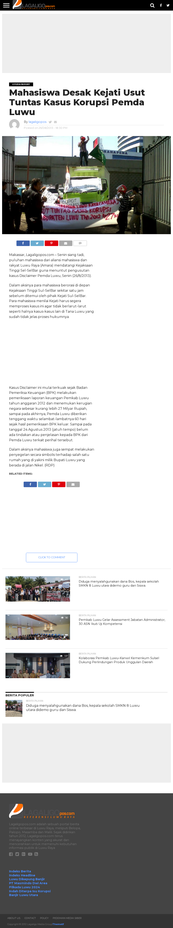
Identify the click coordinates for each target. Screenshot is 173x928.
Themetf (58, 924)
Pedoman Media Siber (67, 918)
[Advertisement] (86, 43)
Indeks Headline (22, 875)
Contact (30, 918)
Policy (44, 918)
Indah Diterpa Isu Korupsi (30, 891)
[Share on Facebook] (23, 242)
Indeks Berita (20, 871)
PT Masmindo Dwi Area (28, 883)
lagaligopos (37, 122)
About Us (13, 918)
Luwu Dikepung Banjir (27, 879)
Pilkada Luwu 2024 (24, 887)
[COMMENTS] (80, 242)
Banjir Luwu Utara (23, 895)
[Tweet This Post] (37, 242)
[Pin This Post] (51, 242)
